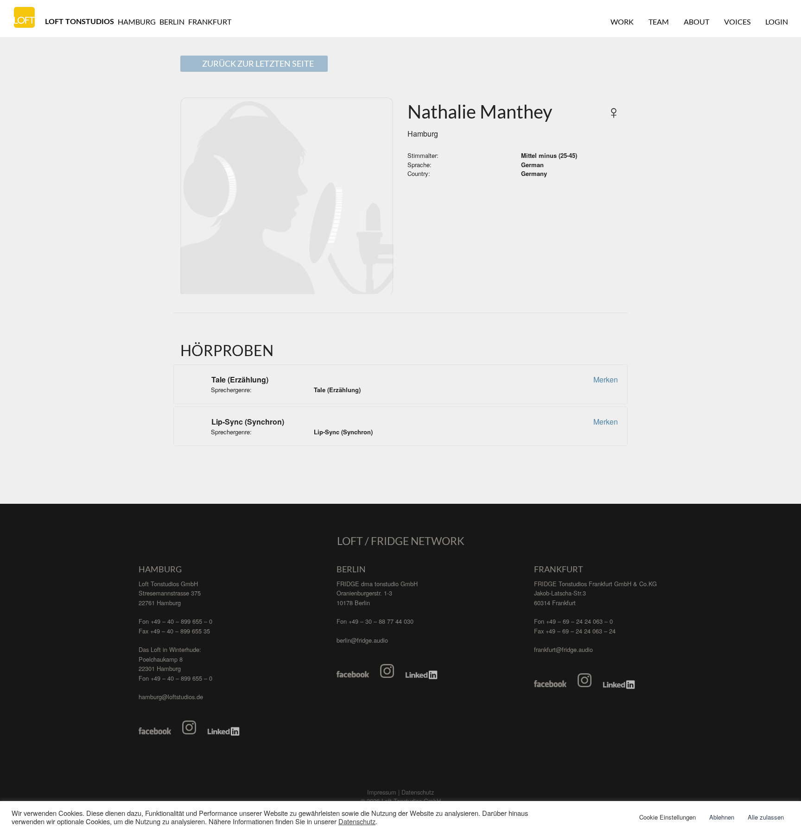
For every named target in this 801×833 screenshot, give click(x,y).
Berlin (171, 21)
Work (622, 21)
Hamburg (137, 21)
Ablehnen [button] (721, 817)
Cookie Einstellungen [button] (667, 817)
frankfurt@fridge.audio (563, 649)
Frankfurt (209, 21)
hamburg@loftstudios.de (171, 696)
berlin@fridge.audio (362, 640)
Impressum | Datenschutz (400, 792)
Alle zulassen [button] (766, 817)
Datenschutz (356, 821)
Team (658, 21)
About (696, 21)
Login (776, 21)
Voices (737, 21)
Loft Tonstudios (79, 21)
